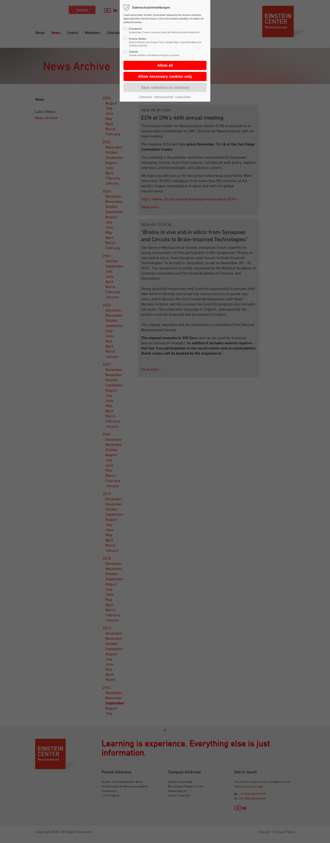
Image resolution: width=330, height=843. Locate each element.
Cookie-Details (183, 97)
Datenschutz (145, 97)
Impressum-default (163, 97)
